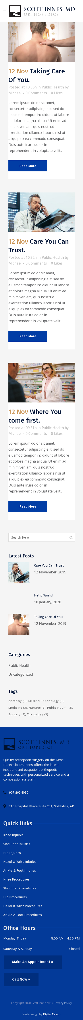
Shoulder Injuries (16, 844)
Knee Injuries (13, 835)
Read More (27, 166)
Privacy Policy (63, 1003)
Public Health (53, 87)
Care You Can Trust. (49, 565)
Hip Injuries (12, 853)
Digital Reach (51, 1014)
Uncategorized (20, 674)
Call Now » (21, 979)
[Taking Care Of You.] (41, 42)
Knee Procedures (16, 879)
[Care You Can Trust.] (41, 212)
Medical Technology (46, 701)
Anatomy (17, 701)
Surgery (16, 714)
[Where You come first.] (41, 382)
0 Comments (36, 92)
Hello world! (43, 595)
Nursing (37, 708)
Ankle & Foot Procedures (22, 915)
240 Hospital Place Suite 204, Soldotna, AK (41, 806)
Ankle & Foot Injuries (19, 871)
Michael (14, 92)
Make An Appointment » (32, 961)
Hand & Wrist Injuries (19, 862)
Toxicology (37, 714)
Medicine (17, 708)
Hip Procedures (15, 897)
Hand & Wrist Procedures (22, 906)
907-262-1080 (18, 792)
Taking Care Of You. (49, 617)
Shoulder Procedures (19, 888)
